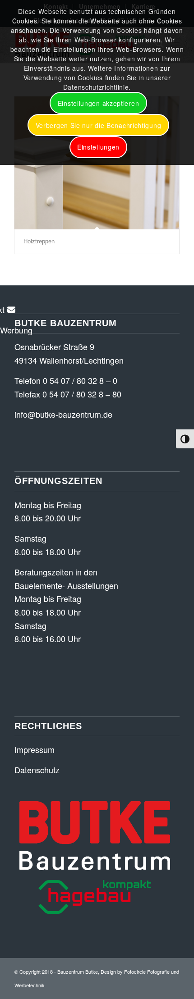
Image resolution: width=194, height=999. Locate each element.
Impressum (34, 749)
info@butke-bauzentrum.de (63, 414)
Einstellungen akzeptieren (98, 103)
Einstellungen (98, 146)
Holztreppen (39, 241)
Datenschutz (37, 769)
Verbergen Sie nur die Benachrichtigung (99, 125)
